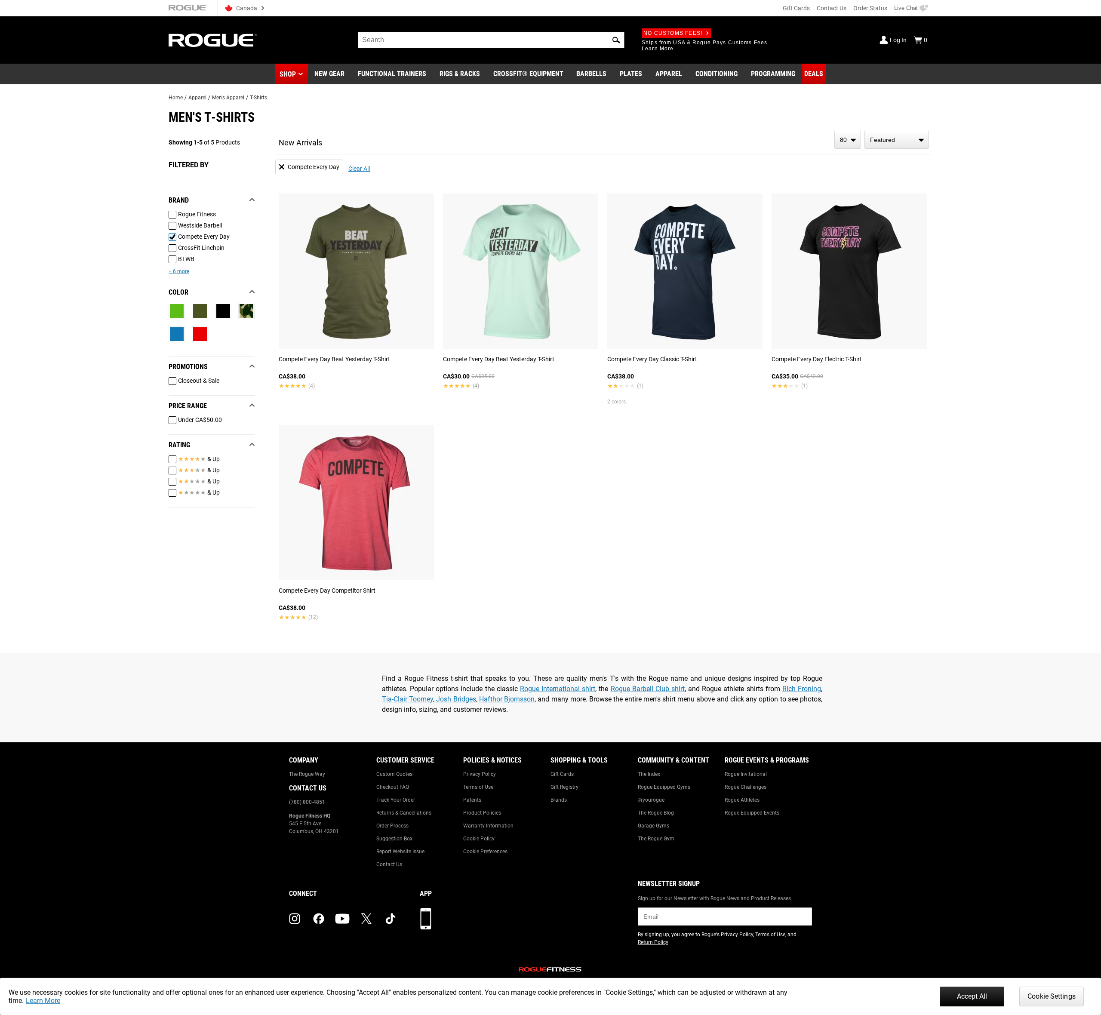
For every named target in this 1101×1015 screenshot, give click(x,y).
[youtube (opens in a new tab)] (342, 918)
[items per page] (847, 140)
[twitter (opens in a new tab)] (366, 918)
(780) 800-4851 (307, 802)
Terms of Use (478, 787)
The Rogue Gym (656, 839)
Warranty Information (488, 826)
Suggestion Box (394, 839)
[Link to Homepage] (213, 40)
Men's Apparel (228, 98)
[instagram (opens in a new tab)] (294, 918)
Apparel (197, 98)
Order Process (392, 826)
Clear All (359, 168)
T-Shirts (258, 98)
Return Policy (653, 942)
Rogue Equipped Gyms (664, 787)
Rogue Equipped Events (752, 813)
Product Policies (482, 813)
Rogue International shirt (557, 689)
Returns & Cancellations (403, 813)
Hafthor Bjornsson (507, 699)
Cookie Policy (479, 839)
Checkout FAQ (392, 787)
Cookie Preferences (485, 852)
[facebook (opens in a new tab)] (318, 918)
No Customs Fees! (672, 33)
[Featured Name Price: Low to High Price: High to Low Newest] (896, 140)
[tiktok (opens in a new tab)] (390, 918)
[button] (616, 40)
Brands (558, 800)
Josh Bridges (456, 699)
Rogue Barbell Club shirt (648, 689)
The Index (649, 774)
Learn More (43, 1001)
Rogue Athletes (742, 800)
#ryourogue (651, 800)
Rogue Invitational (746, 774)
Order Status (870, 8)
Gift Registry (564, 787)
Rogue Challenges (745, 787)
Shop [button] (288, 74)
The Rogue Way (307, 774)
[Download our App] (426, 918)
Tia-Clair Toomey (407, 699)
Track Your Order (395, 800)
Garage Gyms (653, 826)
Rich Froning (801, 689)
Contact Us (831, 8)
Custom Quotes (394, 774)
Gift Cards (796, 8)
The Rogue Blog (656, 813)
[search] (491, 40)
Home (176, 98)
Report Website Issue (400, 852)
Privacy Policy (479, 774)
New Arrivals (300, 142)
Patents (472, 800)
